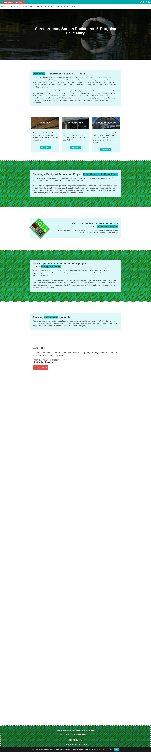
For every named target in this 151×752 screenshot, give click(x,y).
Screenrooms (109, 230)
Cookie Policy (102, 749)
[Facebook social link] (146, 2)
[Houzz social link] (149, 2)
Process (66, 6)
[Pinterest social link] (144, 2)
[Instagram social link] (141, 2)
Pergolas (67, 230)
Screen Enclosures (96, 230)
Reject (110, 749)
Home (32, 6)
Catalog (73, 6)
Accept (116, 749)
